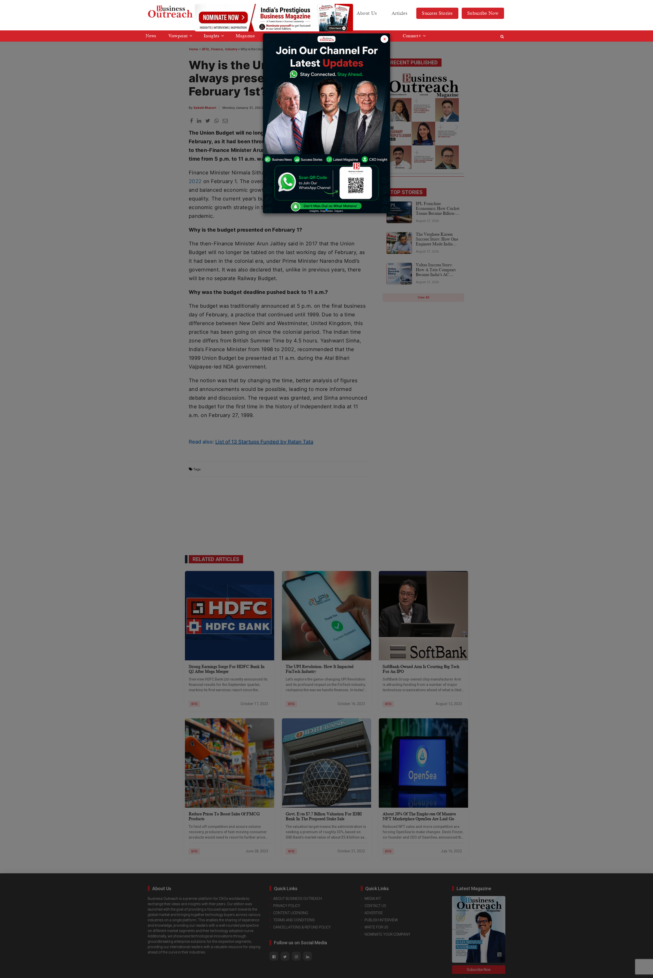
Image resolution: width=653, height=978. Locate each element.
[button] (326, 210)
